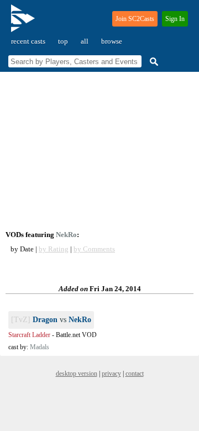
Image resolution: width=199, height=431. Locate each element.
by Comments (94, 249)
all (84, 41)
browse (111, 41)
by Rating (54, 249)
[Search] (153, 61)
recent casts (28, 41)
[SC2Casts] (24, 23)
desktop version (76, 373)
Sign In (175, 19)
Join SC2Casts (135, 19)
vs (51, 320)
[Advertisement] (99, 151)
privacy (111, 373)
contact (134, 373)
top (63, 41)
